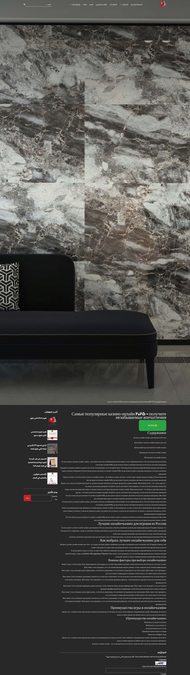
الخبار (91, 4)
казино (86, 461)
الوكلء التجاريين (101, 4)
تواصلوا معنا (76, 4)
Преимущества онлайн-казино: (155, 457)
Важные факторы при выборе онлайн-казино (150, 447)
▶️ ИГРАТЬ (152, 425)
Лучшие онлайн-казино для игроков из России (149, 437)
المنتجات (125, 4)
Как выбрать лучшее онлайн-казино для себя (150, 442)
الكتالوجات (113, 4)
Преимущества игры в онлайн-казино (152, 452)
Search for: (54, 498)
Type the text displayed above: (154, 666)
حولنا (85, 4)
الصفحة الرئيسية (136, 4)
